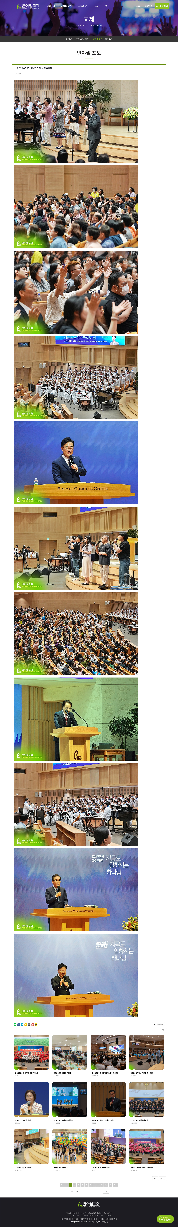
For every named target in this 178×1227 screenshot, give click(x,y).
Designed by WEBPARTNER (81, 1222)
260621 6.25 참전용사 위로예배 (105, 1073)
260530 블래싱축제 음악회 (64, 1120)
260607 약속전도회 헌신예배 (142, 1073)
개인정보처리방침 (101, 1222)
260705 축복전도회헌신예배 (26, 1073)
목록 (163, 1030)
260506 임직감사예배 (139, 1120)
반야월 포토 (97, 39)
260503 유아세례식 (23, 1168)
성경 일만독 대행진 (83, 39)
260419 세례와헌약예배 (101, 1168)
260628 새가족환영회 (63, 1073)
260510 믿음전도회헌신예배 (103, 1120)
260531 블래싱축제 (23, 1120)
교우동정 (69, 39)
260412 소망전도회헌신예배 (142, 1168)
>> (115, 1184)
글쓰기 (162, 1178)
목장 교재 (108, 39)
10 (106, 1184)
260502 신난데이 (61, 1168)
